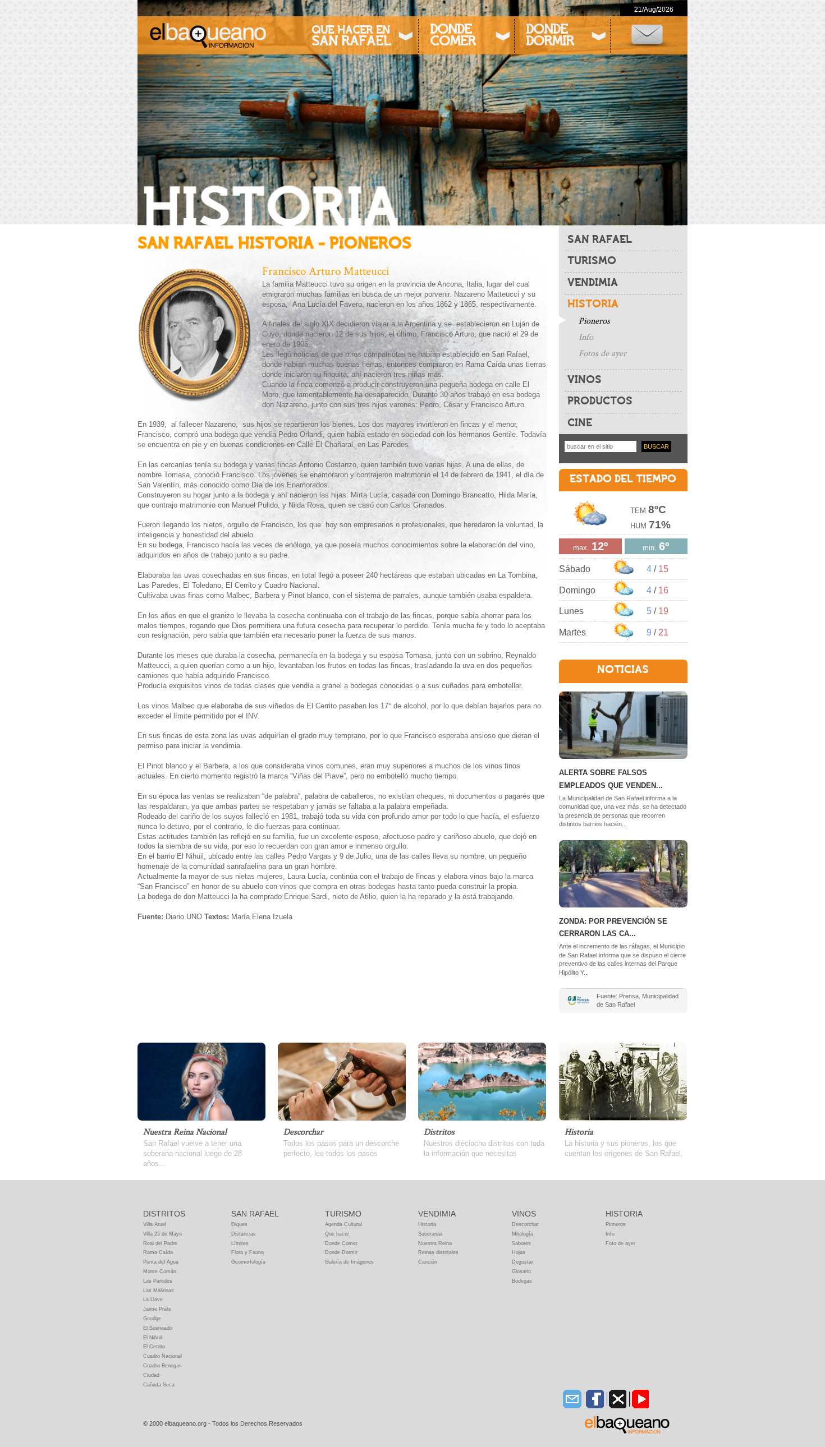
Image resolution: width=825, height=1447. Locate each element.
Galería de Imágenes (349, 1262)
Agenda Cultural (343, 1224)
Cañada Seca (159, 1385)
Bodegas (522, 1281)
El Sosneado (157, 1328)
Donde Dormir (341, 1252)
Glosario (521, 1271)
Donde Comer (341, 1243)
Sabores (521, 1243)
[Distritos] (482, 1080)
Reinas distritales (438, 1252)
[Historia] (623, 1080)
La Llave (153, 1299)
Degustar (522, 1262)
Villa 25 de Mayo (162, 1234)
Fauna (255, 1252)
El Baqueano (627, 1424)
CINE (579, 423)
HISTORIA (592, 304)
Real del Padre (160, 1243)
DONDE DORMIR (550, 36)
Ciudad (151, 1375)
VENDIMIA (592, 283)
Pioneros (594, 321)
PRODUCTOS (599, 401)
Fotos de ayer (602, 354)
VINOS (584, 380)
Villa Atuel (154, 1224)
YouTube (639, 1399)
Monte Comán (159, 1271)
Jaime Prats (157, 1309)
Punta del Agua (160, 1262)
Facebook (594, 1399)
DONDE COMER (452, 36)
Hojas (518, 1252)
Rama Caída (158, 1252)
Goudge (152, 1318)
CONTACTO (647, 36)
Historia (427, 1224)
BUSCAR (656, 446)
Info (586, 337)
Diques (239, 1224)
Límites (240, 1243)
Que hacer (337, 1234)
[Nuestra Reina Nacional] (201, 1080)
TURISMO (591, 261)
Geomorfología (248, 1262)
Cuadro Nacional (162, 1356)
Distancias (243, 1234)
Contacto (571, 1399)
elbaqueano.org (208, 35)
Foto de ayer (620, 1243)
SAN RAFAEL (599, 240)
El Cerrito (154, 1346)
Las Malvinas (158, 1290)
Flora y (239, 1252)
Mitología (522, 1234)
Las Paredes (157, 1281)
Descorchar (525, 1224)
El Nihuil (152, 1337)
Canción (427, 1262)
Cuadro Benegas (162, 1365)
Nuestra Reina (435, 1243)
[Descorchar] (342, 1080)
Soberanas (430, 1234)
